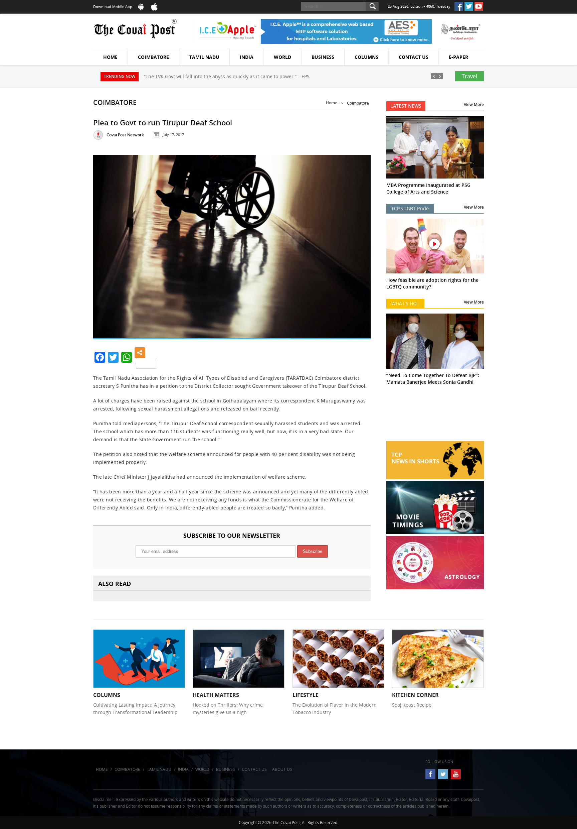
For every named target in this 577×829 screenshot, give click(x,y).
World (282, 57)
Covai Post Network (125, 135)
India (246, 57)
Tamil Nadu (204, 57)
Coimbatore (153, 57)
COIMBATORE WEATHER (435, 415)
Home (110, 57)
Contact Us (413, 57)
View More (474, 104)
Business (323, 57)
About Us (282, 769)
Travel (469, 76)
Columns (366, 57)
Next (357, 243)
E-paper (458, 57)
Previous (106, 243)
